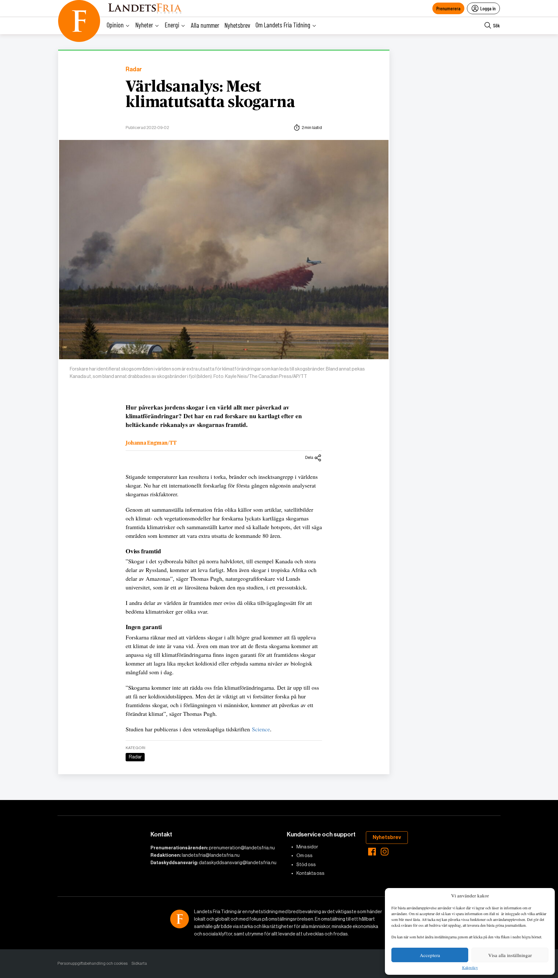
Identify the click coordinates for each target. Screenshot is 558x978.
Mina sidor (307, 846)
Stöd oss (306, 864)
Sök (496, 25)
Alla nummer (205, 25)
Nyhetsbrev (237, 25)
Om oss (304, 855)
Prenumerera (448, 8)
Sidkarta (139, 963)
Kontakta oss (310, 873)
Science (261, 729)
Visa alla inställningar (510, 955)
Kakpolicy (470, 967)
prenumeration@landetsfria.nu (242, 847)
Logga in (488, 8)
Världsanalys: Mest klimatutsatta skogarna (210, 94)
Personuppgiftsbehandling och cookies (92, 963)
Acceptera (430, 955)
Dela (309, 457)
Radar (134, 69)
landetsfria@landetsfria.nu (211, 855)
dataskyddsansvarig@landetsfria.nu (237, 862)
